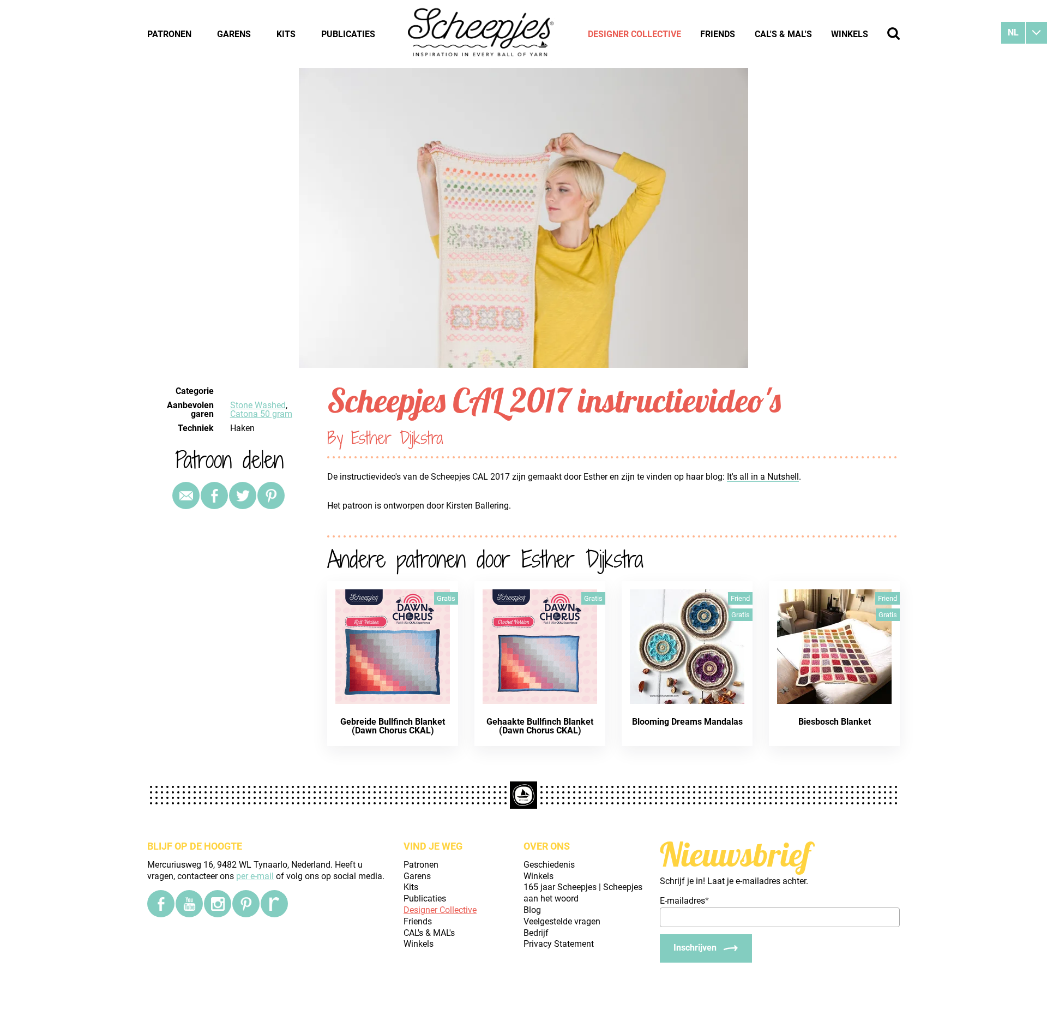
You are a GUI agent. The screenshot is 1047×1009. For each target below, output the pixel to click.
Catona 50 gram (261, 414)
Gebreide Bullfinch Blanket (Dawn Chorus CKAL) (392, 726)
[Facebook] (160, 903)
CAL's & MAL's (783, 34)
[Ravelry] (274, 903)
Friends (717, 34)
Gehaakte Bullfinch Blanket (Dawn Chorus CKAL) (539, 726)
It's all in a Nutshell (763, 476)
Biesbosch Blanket (834, 722)
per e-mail (255, 876)
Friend (740, 598)
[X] (242, 495)
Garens (234, 34)
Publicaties (348, 34)
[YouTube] (189, 903)
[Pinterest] (271, 495)
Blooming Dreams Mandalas (687, 722)
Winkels (849, 34)
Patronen (169, 34)
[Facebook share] (214, 495)
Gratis (446, 598)
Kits (286, 34)
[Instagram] (217, 903)
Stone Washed (258, 405)
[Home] (481, 33)
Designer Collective (634, 34)
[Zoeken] (893, 33)
